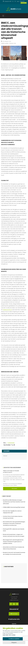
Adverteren (23, 2)
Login (18, 1)
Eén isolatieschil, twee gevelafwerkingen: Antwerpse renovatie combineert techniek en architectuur (14, 523)
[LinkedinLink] (22, 1)
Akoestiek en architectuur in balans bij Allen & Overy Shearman (13, 548)
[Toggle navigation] (3, 15)
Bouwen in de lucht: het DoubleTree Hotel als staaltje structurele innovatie (14, 553)
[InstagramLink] (24, 1)
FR (15, 1)
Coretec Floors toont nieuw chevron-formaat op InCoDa (13, 517)
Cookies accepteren (14, 638)
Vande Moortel (11, 442)
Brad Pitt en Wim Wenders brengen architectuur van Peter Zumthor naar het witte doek (14, 501)
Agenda (14, 623)
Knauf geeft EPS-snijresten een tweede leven (13, 529)
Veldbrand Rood (7, 309)
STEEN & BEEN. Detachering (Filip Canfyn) (14, 507)
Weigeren (14, 642)
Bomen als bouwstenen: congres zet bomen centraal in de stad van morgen (13, 535)
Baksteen (5, 455)
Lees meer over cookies (9, 635)
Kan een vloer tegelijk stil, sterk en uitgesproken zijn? (12, 511)
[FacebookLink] (20, 1)
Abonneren (14, 488)
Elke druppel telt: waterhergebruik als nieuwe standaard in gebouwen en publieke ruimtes (13, 541)
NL (13, 1)
